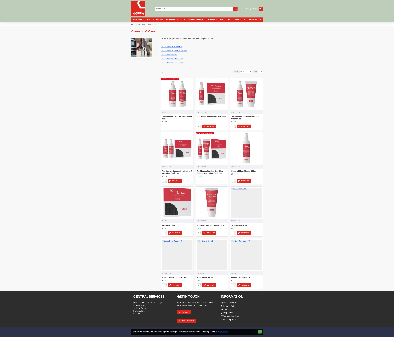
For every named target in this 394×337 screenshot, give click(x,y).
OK (260, 332)
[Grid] (162, 72)
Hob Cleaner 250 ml (205, 277)
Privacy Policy (223, 332)
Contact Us (185, 312)
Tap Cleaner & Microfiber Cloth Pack (211, 117)
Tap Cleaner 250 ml (239, 225)
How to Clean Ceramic (169, 55)
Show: (255, 72)
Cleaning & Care (152, 24)
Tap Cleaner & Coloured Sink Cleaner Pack (177, 118)
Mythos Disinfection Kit (240, 277)
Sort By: (236, 72)
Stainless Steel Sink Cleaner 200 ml (211, 225)
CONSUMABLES (140, 24)
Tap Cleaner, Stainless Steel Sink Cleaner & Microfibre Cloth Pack (210, 172)
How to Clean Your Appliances (172, 59)
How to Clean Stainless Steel (171, 47)
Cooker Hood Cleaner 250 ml (174, 277)
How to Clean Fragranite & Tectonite (174, 51)
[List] (165, 72)
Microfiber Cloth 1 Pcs (170, 225)
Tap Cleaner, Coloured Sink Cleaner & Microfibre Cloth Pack (177, 172)
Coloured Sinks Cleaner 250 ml (243, 171)
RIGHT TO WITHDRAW (188, 321)
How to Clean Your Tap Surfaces (172, 63)
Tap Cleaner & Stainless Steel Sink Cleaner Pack (244, 118)
